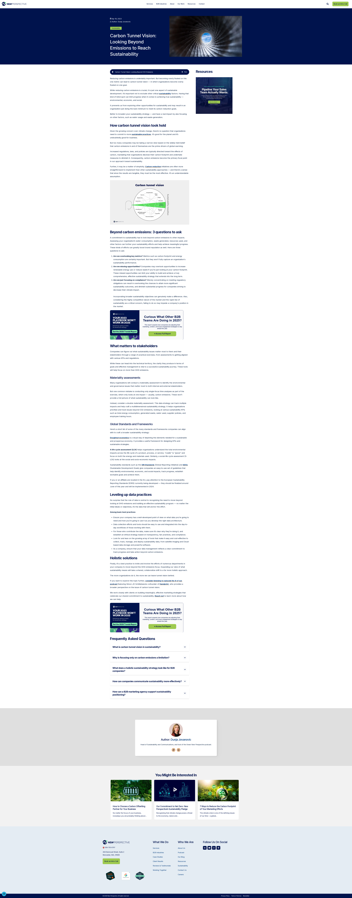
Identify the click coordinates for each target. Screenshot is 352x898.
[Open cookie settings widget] (4, 894)
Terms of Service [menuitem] (236, 896)
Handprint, (164, 584)
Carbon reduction (153, 166)
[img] (182, 72)
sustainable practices (141, 134)
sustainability (165, 93)
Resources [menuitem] (192, 4)
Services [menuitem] (150, 4)
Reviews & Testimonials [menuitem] (162, 866)
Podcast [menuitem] (181, 852)
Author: (121, 22)
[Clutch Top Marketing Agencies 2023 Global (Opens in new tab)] (140, 879)
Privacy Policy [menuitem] (225, 896)
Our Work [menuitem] (181, 4)
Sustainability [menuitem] (183, 866)
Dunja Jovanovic (181, 739)
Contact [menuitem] (202, 4)
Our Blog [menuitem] (181, 857)
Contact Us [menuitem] (182, 870)
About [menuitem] (172, 4)
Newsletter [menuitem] (246, 896)
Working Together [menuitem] (159, 870)
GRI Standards (148, 465)
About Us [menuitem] (181, 848)
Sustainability (116, 28)
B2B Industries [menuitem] (161, 4)
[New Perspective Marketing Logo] (14, 4)
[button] (113, 72)
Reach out (159, 596)
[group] (149, 72)
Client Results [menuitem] (158, 861)
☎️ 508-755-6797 (109, 847)
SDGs (185, 465)
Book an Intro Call (340, 4)
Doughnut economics (119, 438)
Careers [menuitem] (181, 874)
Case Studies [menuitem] (158, 857)
